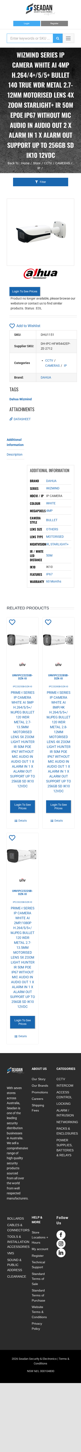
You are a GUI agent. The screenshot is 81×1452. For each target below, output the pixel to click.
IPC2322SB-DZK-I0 (22, 902)
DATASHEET (22, 419)
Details (22, 820)
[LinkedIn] (60, 1252)
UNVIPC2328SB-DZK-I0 (58, 677)
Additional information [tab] (15, 442)
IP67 (49, 574)
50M (49, 555)
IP (65, 365)
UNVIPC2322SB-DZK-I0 (22, 892)
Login (26, 23)
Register (54, 23)
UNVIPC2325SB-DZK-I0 (22, 677)
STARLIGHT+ (59, 544)
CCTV (49, 360)
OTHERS (52, 529)
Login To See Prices (24, 291)
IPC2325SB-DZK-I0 (22, 686)
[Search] (57, 38)
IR (47, 544)
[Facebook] (60, 1234)
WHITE (51, 503)
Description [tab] (14, 454)
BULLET (51, 520)
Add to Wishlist (28, 326)
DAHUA (46, 377)
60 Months (53, 581)
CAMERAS (52, 365)
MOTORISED (55, 536)
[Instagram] (60, 1243)
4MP (49, 510)
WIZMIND (52, 488)
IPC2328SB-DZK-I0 (58, 686)
